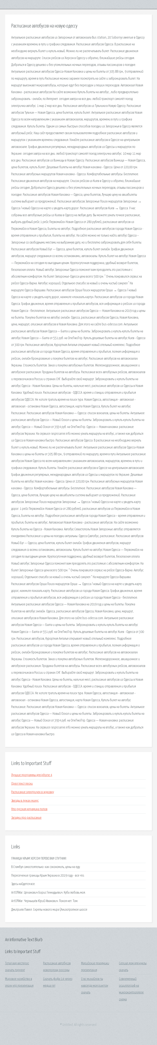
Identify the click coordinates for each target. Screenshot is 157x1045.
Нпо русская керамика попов (29, 809)
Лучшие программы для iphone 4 (31, 775)
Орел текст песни (22, 783)
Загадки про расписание (26, 818)
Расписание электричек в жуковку (32, 792)
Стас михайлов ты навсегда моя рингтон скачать (94, 986)
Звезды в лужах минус (25, 801)
